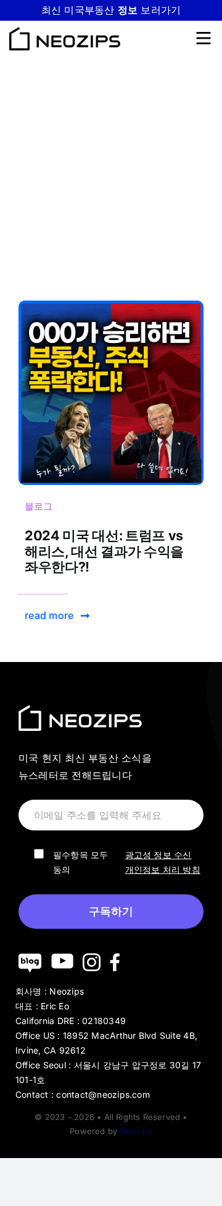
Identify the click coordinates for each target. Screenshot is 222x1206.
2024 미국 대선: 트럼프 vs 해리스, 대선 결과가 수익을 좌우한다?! (104, 551)
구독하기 (111, 911)
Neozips (136, 1131)
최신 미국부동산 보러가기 (111, 10)
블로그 (39, 506)
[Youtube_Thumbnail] (111, 305)
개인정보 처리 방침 (162, 869)
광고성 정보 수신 (158, 854)
